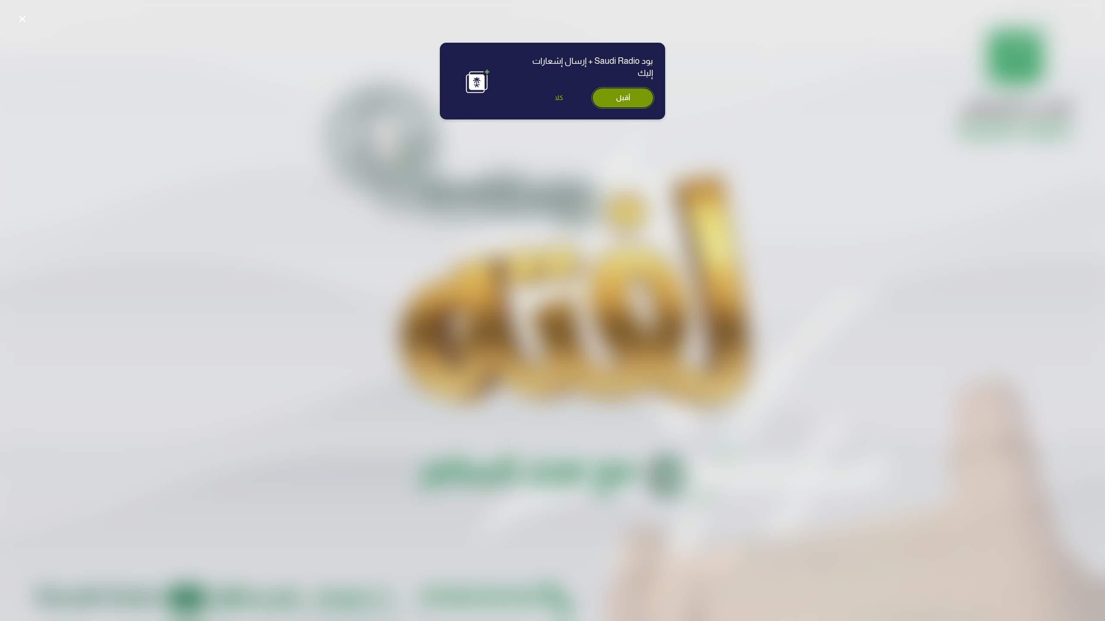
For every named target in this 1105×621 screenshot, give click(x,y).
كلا (559, 97)
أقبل (623, 97)
